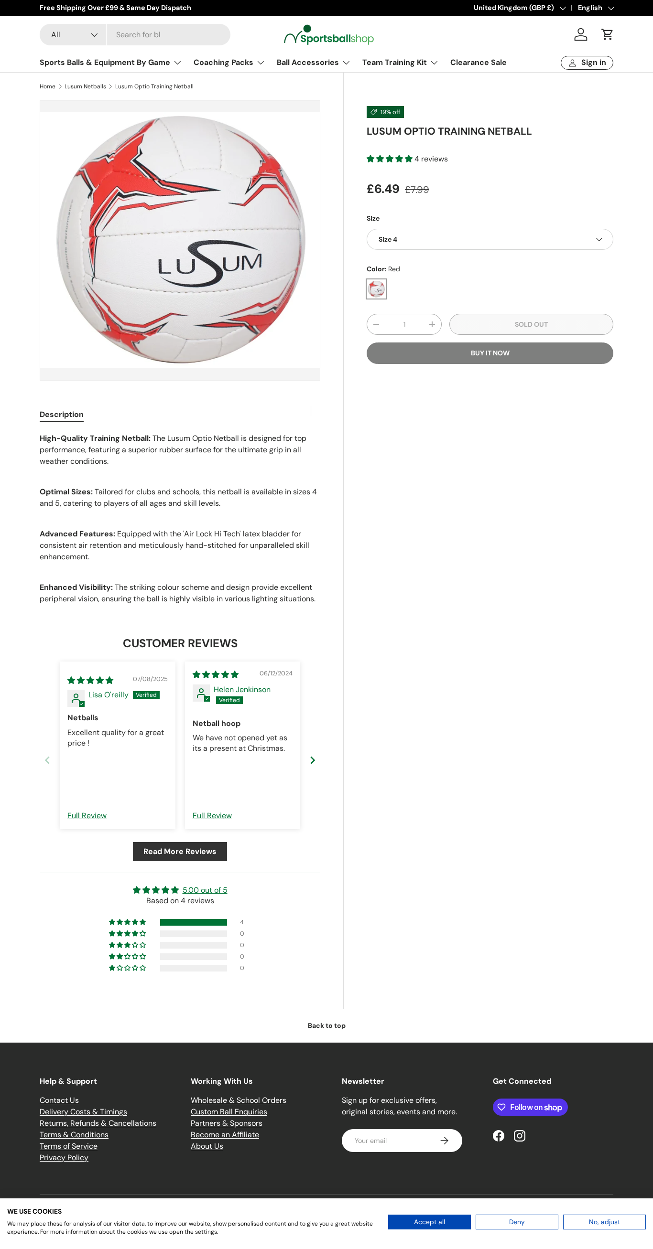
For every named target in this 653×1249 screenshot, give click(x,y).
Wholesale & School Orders (238, 1100)
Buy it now (490, 353)
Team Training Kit (394, 62)
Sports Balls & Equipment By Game (105, 62)
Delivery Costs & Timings (83, 1112)
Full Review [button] (87, 816)
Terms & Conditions (74, 1135)
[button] (607, 34)
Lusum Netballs (85, 86)
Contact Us (59, 1100)
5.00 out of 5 (205, 890)
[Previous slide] (47, 760)
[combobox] (135, 34)
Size (373, 218)
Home (47, 86)
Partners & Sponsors (226, 1123)
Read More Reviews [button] (180, 851)
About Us (207, 1146)
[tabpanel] (180, 519)
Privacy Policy (64, 1158)
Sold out (531, 324)
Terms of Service (69, 1146)
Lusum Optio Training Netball (154, 86)
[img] (90, 680)
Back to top (327, 1025)
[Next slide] (312, 760)
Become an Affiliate (225, 1135)
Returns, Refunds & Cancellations (98, 1123)
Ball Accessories (308, 62)
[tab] (62, 414)
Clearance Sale (478, 62)
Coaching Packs (223, 62)
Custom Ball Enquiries (229, 1112)
